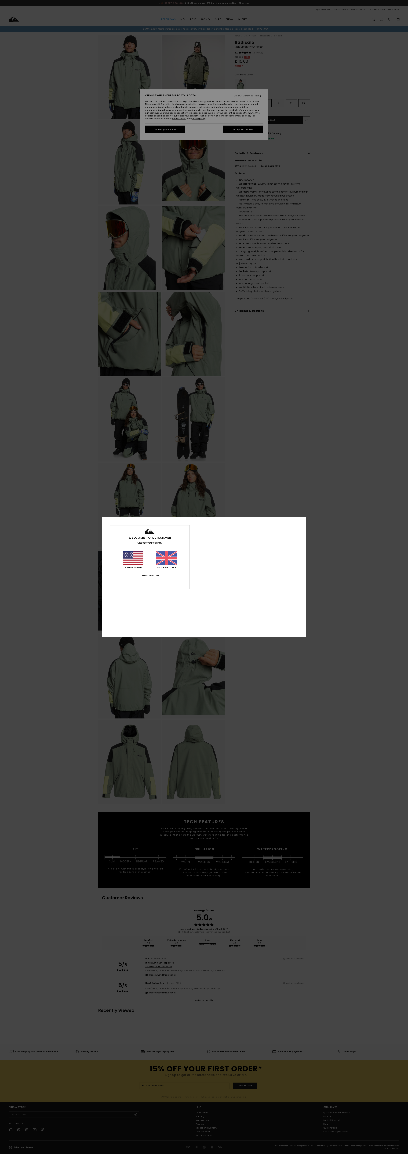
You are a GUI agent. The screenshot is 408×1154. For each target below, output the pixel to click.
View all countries (149, 575)
